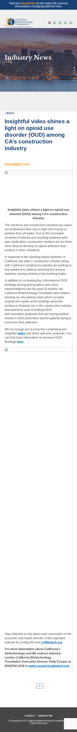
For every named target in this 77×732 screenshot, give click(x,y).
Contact (30, 716)
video (21, 333)
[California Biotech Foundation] (19, 23)
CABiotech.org (51, 642)
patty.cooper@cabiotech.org (49, 665)
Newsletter (28, 3)
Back (10, 113)
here (20, 341)
